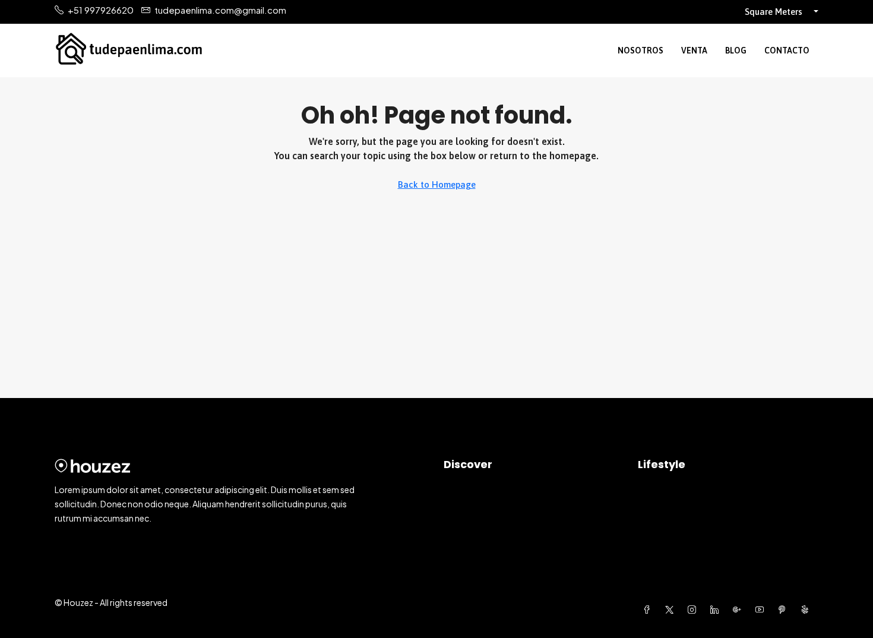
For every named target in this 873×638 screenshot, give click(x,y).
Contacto (786, 50)
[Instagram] (694, 609)
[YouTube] (761, 609)
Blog (736, 50)
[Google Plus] (739, 609)
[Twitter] (671, 609)
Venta (694, 50)
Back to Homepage (437, 184)
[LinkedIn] (716, 609)
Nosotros (640, 50)
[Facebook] (649, 609)
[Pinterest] (784, 609)
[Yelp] (807, 609)
